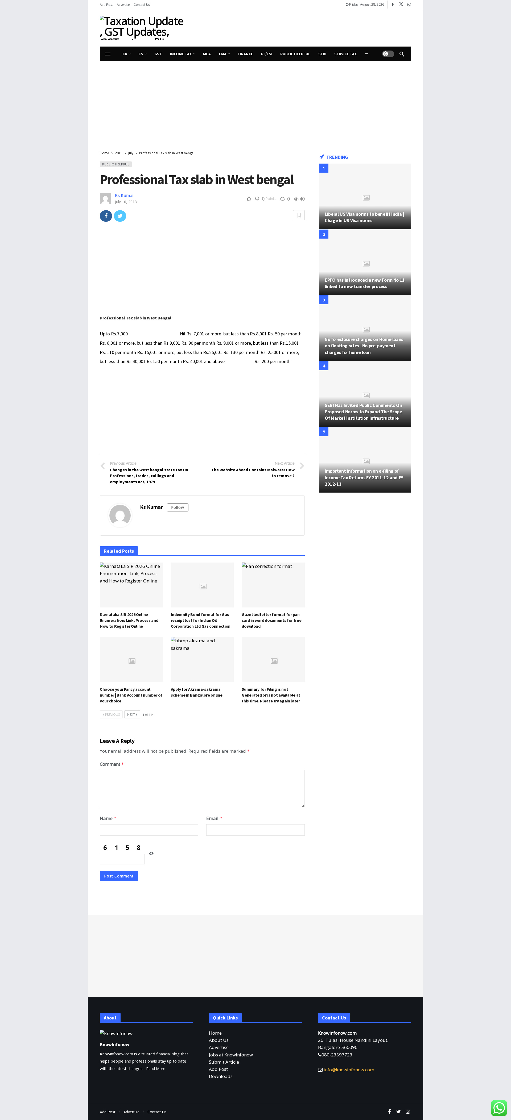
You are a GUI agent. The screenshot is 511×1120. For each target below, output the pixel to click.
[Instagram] (409, 4)
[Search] (402, 54)
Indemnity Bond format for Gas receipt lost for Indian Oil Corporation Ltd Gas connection (200, 620)
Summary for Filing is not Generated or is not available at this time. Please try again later (271, 694)
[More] (366, 54)
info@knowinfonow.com (349, 1070)
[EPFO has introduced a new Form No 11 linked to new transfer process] (365, 262)
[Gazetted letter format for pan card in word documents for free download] (273, 585)
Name (108, 818)
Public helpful (115, 164)
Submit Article (224, 1062)
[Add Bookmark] (299, 215)
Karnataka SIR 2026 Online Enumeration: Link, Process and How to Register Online (129, 620)
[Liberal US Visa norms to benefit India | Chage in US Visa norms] (365, 196)
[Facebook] (392, 4)
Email (214, 818)
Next (131, 714)
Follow (177, 507)
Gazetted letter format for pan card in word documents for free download (271, 620)
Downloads (221, 1076)
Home (215, 1033)
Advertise (219, 1047)
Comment (112, 764)
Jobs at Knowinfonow (231, 1055)
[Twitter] (398, 1112)
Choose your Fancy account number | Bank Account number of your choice (131, 694)
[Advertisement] (304, 27)
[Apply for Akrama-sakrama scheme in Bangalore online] (202, 659)
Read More (155, 1068)
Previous (112, 714)
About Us (219, 1040)
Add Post (218, 1069)
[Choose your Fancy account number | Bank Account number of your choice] (131, 659)
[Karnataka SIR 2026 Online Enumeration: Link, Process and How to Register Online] (131, 585)
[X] (401, 4)
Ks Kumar (124, 195)
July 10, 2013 (126, 201)
